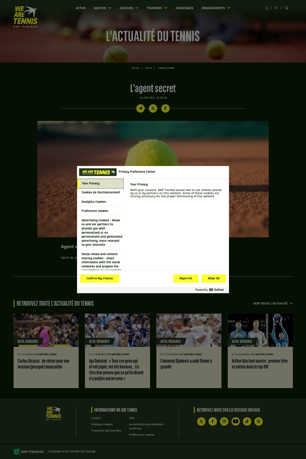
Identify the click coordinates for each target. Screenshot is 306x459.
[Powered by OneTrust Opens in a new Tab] (211, 290)
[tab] (100, 183)
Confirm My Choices (100, 278)
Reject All (186, 278)
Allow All (213, 278)
